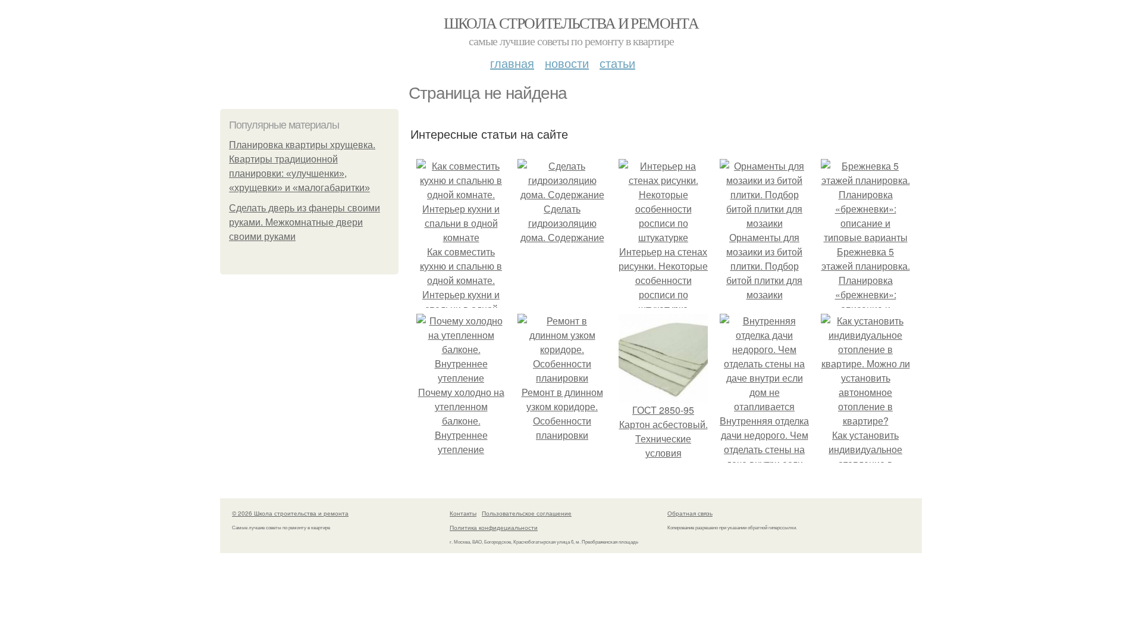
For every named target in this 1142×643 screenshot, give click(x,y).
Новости (567, 62)
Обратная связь (690, 513)
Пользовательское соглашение (527, 513)
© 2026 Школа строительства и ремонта (290, 513)
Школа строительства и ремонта (571, 23)
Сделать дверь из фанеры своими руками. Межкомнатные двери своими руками (304, 222)
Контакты (463, 513)
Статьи (617, 62)
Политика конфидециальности (494, 527)
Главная (512, 62)
